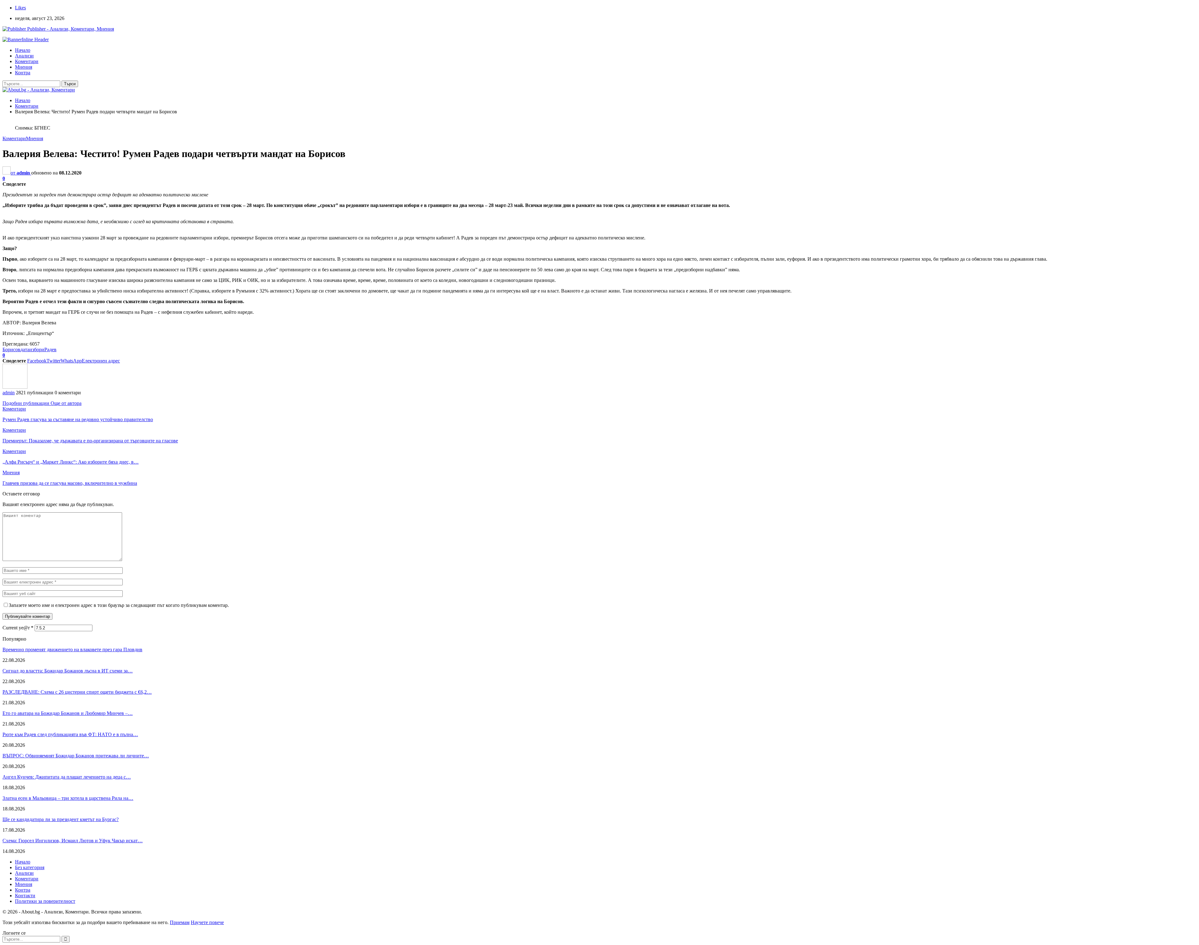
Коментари (26, 61)
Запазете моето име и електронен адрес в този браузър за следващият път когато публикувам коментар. (119, 605)
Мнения (23, 67)
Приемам (180, 922)
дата (24, 349)
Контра (22, 72)
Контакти (25, 895)
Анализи (24, 55)
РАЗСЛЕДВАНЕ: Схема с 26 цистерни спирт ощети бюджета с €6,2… (77, 692)
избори (36, 349)
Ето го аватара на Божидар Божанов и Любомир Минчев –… (67, 713)
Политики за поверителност (45, 901)
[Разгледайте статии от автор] (14, 387)
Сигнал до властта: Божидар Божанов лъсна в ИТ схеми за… (67, 670)
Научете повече (207, 922)
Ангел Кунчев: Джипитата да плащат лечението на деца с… (66, 777)
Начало (22, 50)
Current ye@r (17, 627)
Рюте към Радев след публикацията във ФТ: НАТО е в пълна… (70, 734)
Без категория (29, 867)
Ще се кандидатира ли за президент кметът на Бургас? (60, 819)
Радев (50, 349)
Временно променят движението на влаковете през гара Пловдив (72, 649)
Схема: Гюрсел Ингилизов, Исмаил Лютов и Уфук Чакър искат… (72, 840)
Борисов (11, 349)
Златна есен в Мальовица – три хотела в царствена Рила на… (67, 798)
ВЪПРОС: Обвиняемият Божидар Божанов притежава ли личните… (75, 755)
